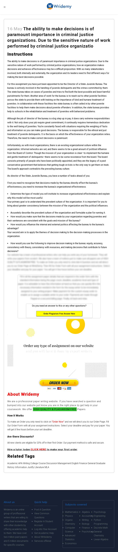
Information (21, 467)
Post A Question (42, 509)
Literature (39, 467)
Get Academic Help (44, 533)
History (10, 467)
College (34, 463)
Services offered (42, 541)
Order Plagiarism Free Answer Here (59, 314)
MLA (47, 467)
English (75, 463)
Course (42, 463)
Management (64, 463)
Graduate (100, 463)
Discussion (51, 463)
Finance (83, 463)
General (91, 463)
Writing (26, 463)
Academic (12, 463)
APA (20, 463)
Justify (30, 467)
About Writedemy (43, 537)
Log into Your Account (45, 529)
